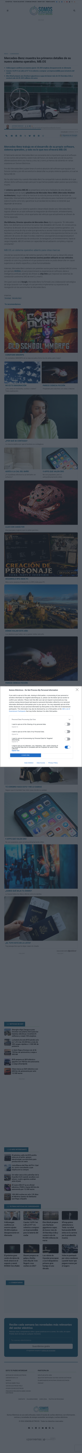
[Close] (78, 690)
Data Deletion (28, 763)
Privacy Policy (53, 763)
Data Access (41, 763)
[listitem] (41, 719)
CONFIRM (26, 755)
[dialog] (41, 726)
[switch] (67, 724)
